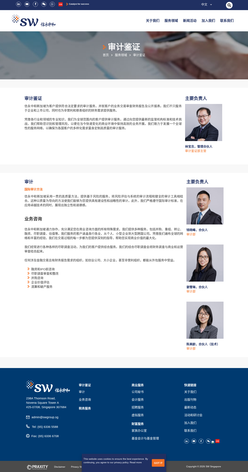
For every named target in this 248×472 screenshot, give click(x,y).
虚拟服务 (138, 415)
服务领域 (121, 55)
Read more (136, 462)
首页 (106, 55)
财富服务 (138, 424)
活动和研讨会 (193, 415)
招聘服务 (138, 407)
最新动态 (190, 407)
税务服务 (85, 408)
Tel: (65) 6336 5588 (44, 427)
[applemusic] (60, 4)
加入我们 (190, 423)
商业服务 (138, 385)
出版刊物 (190, 399)
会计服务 (138, 399)
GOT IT (158, 462)
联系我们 (190, 430)
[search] (229, 5)
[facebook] (35, 4)
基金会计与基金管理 (145, 438)
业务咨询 (85, 399)
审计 (82, 392)
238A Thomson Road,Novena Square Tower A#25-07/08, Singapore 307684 (46, 403)
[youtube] (27, 4)
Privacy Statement (80, 466)
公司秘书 (138, 392)
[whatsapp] (52, 4)
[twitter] (43, 4)
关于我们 (190, 392)
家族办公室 (139, 430)
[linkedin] (18, 4)
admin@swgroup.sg (45, 417)
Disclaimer (59, 466)
